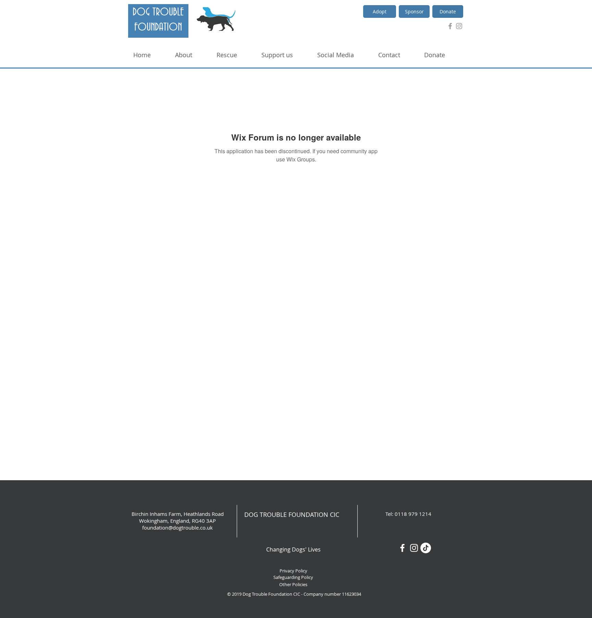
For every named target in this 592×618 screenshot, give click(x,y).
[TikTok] (425, 548)
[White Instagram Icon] (414, 548)
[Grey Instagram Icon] (459, 26)
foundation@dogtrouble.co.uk (177, 527)
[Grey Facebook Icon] (450, 26)
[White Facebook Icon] (402, 548)
